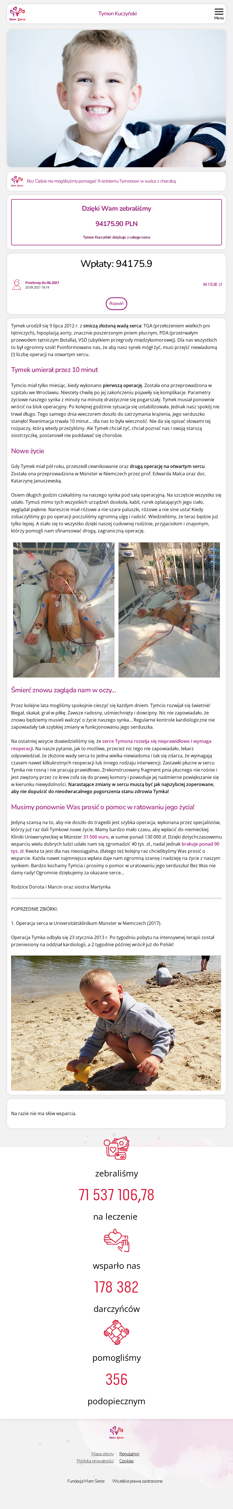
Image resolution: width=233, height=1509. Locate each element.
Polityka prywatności (95, 1461)
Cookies (126, 1461)
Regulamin (129, 1454)
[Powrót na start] (17, 14)
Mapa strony (102, 1454)
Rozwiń (116, 303)
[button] (219, 13)
